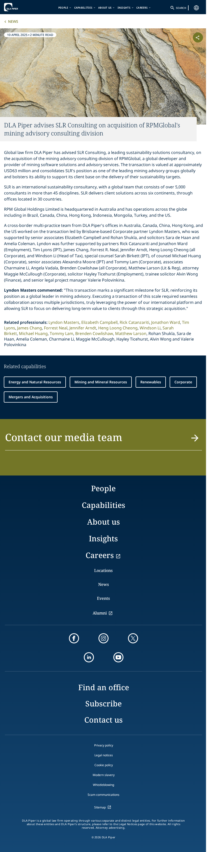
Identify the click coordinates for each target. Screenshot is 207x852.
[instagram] (103, 638)
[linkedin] (89, 657)
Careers (142, 7)
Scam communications (103, 794)
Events (103, 598)
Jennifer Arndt (82, 328)
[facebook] (74, 638)
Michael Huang (33, 333)
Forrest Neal (55, 328)
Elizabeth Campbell (99, 322)
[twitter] (133, 638)
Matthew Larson (130, 333)
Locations (103, 570)
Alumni (100, 613)
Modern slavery (104, 775)
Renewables (150, 382)
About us (105, 7)
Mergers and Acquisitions (31, 396)
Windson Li (150, 328)
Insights (124, 7)
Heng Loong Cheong (118, 328)
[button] (103, 440)
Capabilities (83, 7)
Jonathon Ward (165, 322)
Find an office (103, 687)
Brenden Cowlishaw (94, 333)
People (63, 7)
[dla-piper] (19, 7)
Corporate (183, 382)
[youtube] (118, 657)
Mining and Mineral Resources (100, 382)
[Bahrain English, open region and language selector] (196, 7)
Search (181, 8)
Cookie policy (103, 765)
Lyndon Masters (63, 322)
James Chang (29, 328)
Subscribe (103, 703)
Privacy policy (103, 745)
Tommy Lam (61, 333)
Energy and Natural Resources (35, 382)
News (13, 21)
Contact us (103, 720)
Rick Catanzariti (134, 322)
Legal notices (103, 755)
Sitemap (100, 807)
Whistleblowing (103, 785)
